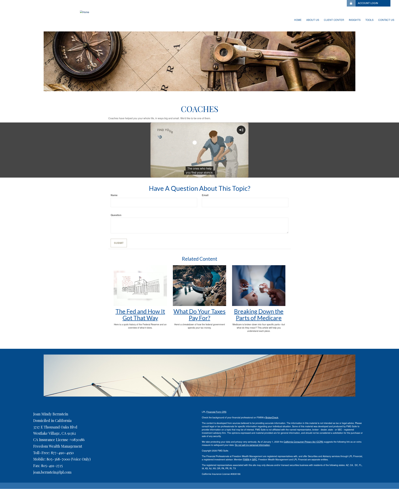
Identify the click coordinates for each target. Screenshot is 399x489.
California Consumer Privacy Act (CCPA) (303, 441)
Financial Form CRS (216, 411)
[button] (313, 20)
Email (205, 195)
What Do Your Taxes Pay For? (199, 314)
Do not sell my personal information (252, 445)
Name (114, 195)
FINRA (246, 459)
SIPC (254, 459)
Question (116, 215)
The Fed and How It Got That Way (140, 314)
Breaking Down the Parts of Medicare (259, 314)
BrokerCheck (271, 417)
